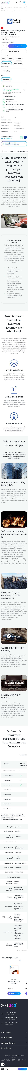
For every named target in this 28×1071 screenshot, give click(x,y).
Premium (10, 58)
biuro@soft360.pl (11, 1018)
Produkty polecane (10, 957)
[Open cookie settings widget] (3, 1064)
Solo (3, 58)
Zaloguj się (9, 86)
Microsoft (14, 979)
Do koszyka (22, 1069)
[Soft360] (5, 3)
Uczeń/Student (18, 63)
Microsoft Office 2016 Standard (14, 982)
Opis (6, 151)
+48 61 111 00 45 (10, 1013)
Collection (18, 58)
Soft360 (17, 1055)
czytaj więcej (5, 138)
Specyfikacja (12, 151)
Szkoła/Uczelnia (6, 63)
